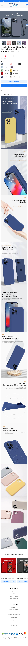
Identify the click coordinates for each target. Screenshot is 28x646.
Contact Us (14, 607)
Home (14, 620)
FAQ (14, 593)
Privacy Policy (14, 598)
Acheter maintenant (14, 85)
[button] (1, 25)
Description (4, 90)
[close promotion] (27, 1)
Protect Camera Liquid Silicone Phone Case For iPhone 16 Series (7, 575)
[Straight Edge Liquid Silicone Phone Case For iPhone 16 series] (14, 25)
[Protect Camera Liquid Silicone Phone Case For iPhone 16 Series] (8, 565)
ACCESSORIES (14, 627)
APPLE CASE (14, 623)
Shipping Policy (14, 596)
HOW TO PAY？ (14, 612)
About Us (14, 591)
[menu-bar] (3, 5)
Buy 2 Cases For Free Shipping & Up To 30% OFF (14, 1)
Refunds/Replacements (14, 614)
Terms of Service (14, 601)
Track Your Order (14, 609)
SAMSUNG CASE (14, 625)
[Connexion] (22, 5)
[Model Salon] (13, 5)
